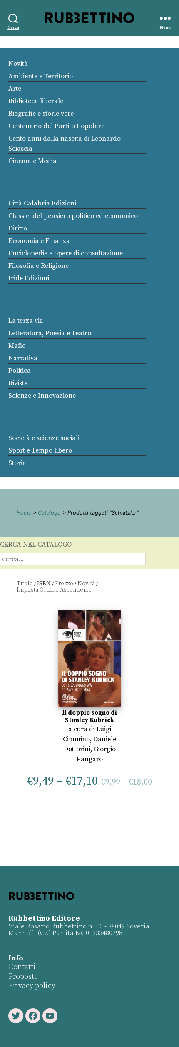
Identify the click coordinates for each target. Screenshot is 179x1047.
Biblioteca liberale (35, 101)
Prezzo (64, 583)
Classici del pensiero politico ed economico (73, 216)
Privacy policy (31, 985)
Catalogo (49, 513)
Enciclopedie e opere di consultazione (65, 253)
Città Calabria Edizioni (42, 203)
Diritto (17, 228)
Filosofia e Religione (38, 266)
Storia (17, 463)
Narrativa (22, 358)
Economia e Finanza (39, 241)
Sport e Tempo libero (40, 450)
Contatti (22, 967)
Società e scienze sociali (44, 438)
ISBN (44, 583)
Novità (18, 63)
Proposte (23, 976)
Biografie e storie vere (41, 113)
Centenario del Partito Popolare (56, 126)
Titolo (25, 583)
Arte (14, 88)
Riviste (17, 383)
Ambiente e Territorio (40, 76)
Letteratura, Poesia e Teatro (49, 333)
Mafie (16, 346)
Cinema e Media (32, 161)
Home (24, 513)
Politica (19, 370)
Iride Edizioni (28, 278)
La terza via (25, 321)
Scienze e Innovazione (42, 395)
